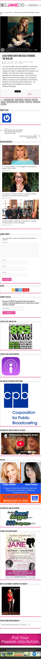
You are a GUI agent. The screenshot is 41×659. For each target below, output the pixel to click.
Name (4, 260)
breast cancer (9, 99)
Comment (5, 242)
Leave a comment (8, 63)
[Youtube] (27, 290)
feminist (27, 99)
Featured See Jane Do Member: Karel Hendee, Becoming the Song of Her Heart (13, 131)
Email (4, 266)
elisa (5, 62)
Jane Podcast (9, 12)
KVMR (3, 102)
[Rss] (13, 290)
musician (28, 102)
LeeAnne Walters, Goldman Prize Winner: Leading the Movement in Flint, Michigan (19, 222)
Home (2, 12)
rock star (37, 102)
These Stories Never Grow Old (10, 624)
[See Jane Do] (20, 4)
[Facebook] (17, 290)
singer (4, 104)
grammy (35, 99)
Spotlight (31, 62)
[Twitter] (20, 290)
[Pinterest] (24, 290)
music (21, 102)
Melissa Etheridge (12, 102)
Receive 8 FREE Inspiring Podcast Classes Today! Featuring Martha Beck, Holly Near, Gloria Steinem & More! (20, 303)
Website (4, 272)
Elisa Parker (19, 99)
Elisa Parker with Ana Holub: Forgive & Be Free (28, 136)
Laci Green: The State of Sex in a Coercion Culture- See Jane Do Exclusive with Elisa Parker (19, 195)
